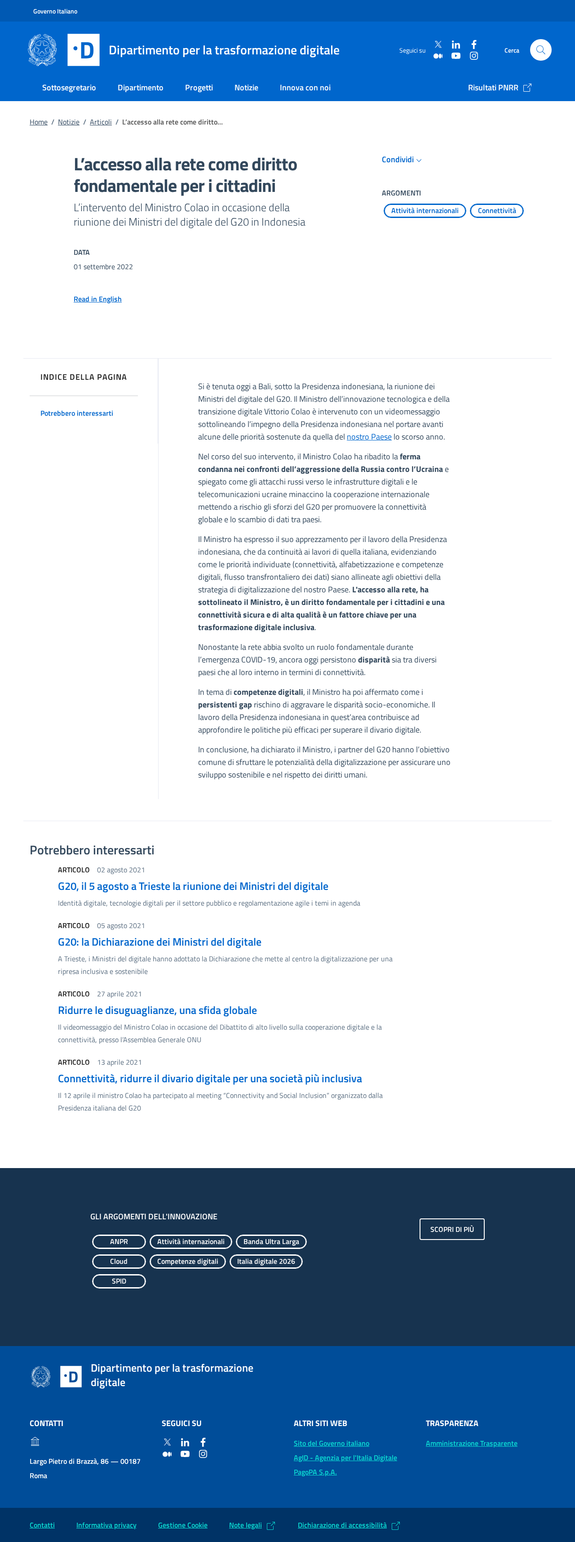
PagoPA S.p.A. (315, 1471)
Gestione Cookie (183, 1525)
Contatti (42, 1525)
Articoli (101, 121)
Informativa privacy (106, 1525)
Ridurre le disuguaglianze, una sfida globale (157, 1010)
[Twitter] (438, 44)
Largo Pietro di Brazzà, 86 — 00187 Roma (85, 1468)
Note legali (245, 1525)
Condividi (398, 159)
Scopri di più (452, 1229)
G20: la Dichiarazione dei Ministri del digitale (159, 941)
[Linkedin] (456, 44)
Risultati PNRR (493, 87)
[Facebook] (474, 44)
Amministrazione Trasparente (472, 1443)
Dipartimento (141, 87)
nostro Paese (369, 437)
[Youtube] (456, 55)
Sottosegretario (69, 87)
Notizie (246, 87)
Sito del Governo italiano (331, 1443)
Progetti (199, 87)
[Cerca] (541, 50)
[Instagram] (474, 55)
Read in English (98, 298)
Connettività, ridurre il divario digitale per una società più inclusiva (210, 1078)
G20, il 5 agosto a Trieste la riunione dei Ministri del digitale (193, 886)
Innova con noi (305, 87)
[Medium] (438, 55)
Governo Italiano (55, 11)
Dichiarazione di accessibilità (342, 1525)
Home (39, 121)
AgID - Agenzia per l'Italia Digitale (345, 1457)
